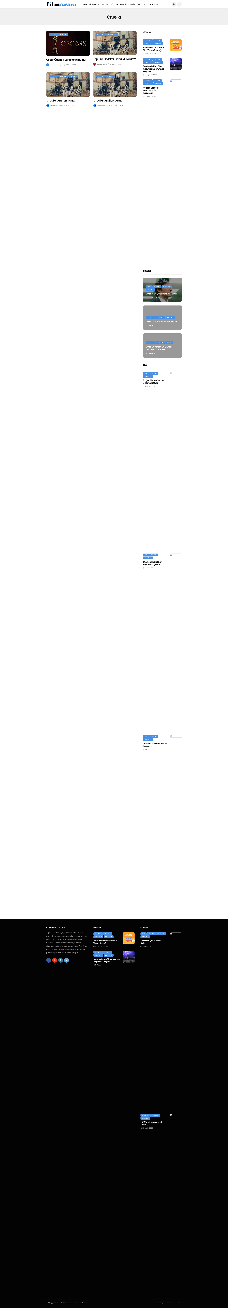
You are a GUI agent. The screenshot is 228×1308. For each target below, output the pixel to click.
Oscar (145, 4)
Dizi (139, 4)
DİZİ (149, 287)
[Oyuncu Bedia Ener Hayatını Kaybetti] (176, 643)
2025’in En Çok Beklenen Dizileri (161, 293)
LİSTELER (151, 290)
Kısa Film (123, 4)
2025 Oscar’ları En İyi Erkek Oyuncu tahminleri (159, 348)
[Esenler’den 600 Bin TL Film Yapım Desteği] (176, 45)
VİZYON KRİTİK (111, 35)
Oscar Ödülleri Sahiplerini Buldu (66, 60)
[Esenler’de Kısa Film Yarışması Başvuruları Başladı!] (176, 64)
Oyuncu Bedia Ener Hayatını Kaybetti (152, 563)
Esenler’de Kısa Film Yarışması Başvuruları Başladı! (153, 69)
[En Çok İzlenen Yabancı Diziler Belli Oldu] (176, 461)
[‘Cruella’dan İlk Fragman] (115, 84)
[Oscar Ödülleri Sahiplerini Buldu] (68, 43)
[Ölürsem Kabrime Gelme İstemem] (176, 824)
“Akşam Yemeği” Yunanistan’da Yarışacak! (151, 90)
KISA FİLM (158, 44)
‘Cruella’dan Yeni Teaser (61, 100)
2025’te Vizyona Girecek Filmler (161, 321)
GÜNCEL (53, 35)
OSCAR (168, 343)
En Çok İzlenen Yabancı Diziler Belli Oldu (154, 381)
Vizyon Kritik (94, 4)
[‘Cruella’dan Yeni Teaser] (68, 84)
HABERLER (63, 35)
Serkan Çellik (102, 64)
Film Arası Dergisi (56, 65)
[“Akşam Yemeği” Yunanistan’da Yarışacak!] (176, 168)
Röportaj (114, 4)
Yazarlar (153, 4)
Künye (178, 1303)
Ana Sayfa (160, 1303)
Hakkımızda (170, 1303)
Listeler (132, 4)
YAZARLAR (73, 76)
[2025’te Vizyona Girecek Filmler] (176, 1203)
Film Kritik (104, 4)
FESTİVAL (148, 41)
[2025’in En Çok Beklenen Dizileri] (176, 1021)
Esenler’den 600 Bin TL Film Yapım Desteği (153, 49)
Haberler (83, 4)
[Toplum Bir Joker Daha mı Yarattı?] (115, 43)
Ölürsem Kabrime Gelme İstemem (155, 745)
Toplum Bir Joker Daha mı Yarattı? (114, 59)
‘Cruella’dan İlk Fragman (108, 100)
